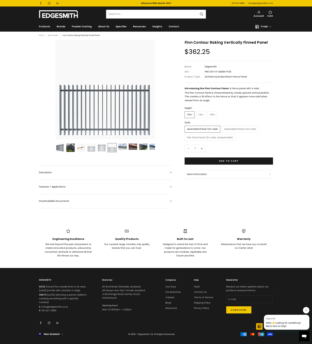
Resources (139, 26)
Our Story (170, 286)
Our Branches (173, 292)
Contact (174, 26)
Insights (157, 26)
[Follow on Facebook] (40, 3)
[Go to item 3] (80, 147)
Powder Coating (82, 26)
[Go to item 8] (132, 146)
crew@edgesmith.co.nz (260, 3)
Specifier (121, 26)
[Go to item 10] (153, 146)
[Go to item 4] (91, 147)
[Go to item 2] (70, 147)
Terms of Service (203, 297)
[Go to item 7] (122, 146)
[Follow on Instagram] (49, 3)
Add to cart (229, 160)
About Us (103, 26)
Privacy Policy (201, 308)
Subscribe (239, 310)
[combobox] (154, 14)
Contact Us (200, 292)
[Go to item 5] (101, 147)
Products (44, 26)
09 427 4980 (238, 3)
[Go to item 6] (112, 147)
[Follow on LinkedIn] (57, 3)
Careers (169, 297)
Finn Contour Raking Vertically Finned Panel (81, 35)
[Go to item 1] (60, 147)
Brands (61, 26)
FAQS (197, 286)
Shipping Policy (202, 302)
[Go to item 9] (143, 146)
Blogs (168, 302)
